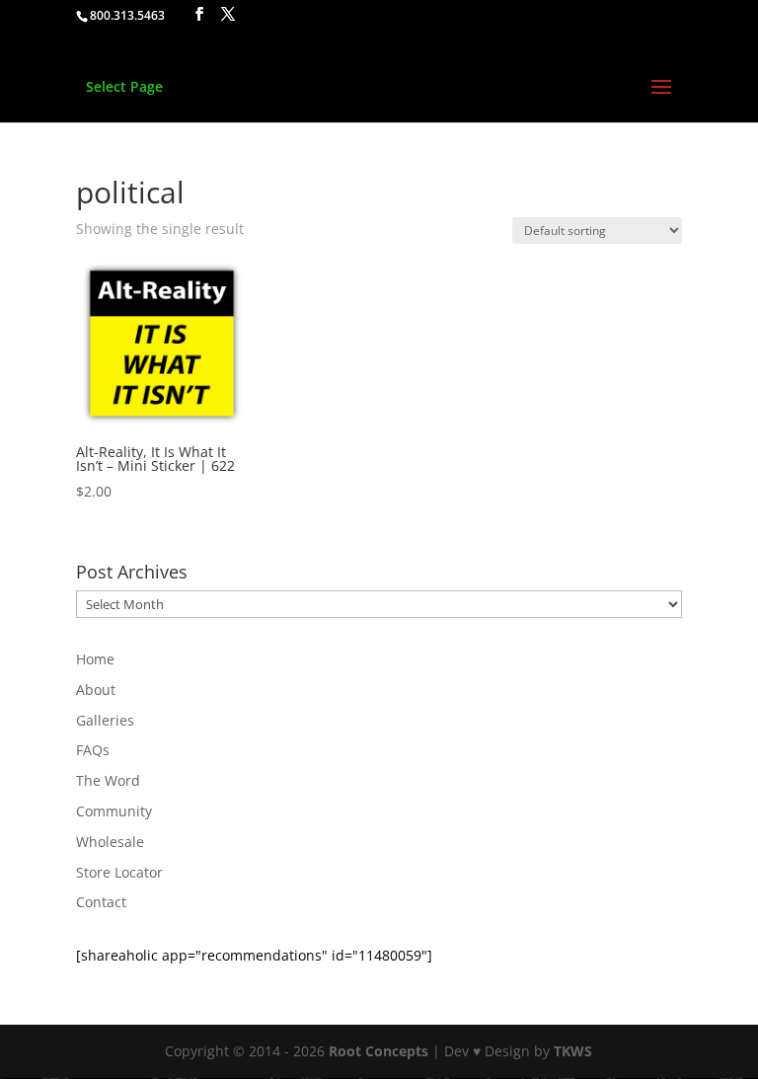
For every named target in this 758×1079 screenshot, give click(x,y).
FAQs (93, 749)
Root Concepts (378, 1050)
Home (95, 659)
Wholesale (110, 841)
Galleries (105, 720)
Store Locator (119, 872)
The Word (108, 780)
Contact (101, 901)
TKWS (573, 1050)
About (95, 689)
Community (114, 811)
